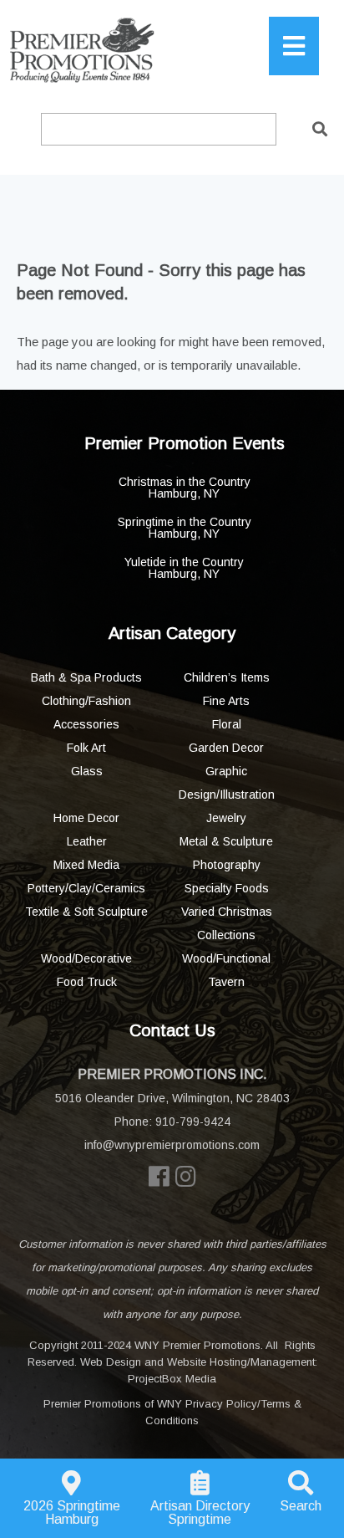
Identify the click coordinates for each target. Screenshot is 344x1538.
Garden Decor (226, 747)
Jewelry (226, 818)
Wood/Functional (226, 958)
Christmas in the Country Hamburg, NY (184, 487)
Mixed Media (86, 864)
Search (300, 1506)
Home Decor (86, 818)
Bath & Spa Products (86, 677)
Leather (87, 841)
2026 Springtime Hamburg (71, 1512)
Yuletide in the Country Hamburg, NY (184, 567)
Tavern (226, 982)
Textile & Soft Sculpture (86, 911)
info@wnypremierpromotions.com (172, 1145)
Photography (227, 864)
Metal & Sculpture (226, 841)
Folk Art (86, 747)
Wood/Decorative (86, 958)
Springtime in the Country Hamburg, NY (184, 527)
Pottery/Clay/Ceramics (86, 888)
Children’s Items (227, 677)
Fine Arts (226, 701)
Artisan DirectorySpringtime (200, 1512)
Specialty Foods (227, 888)
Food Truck (87, 982)
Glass (87, 771)
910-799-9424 (192, 1121)
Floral (226, 724)
